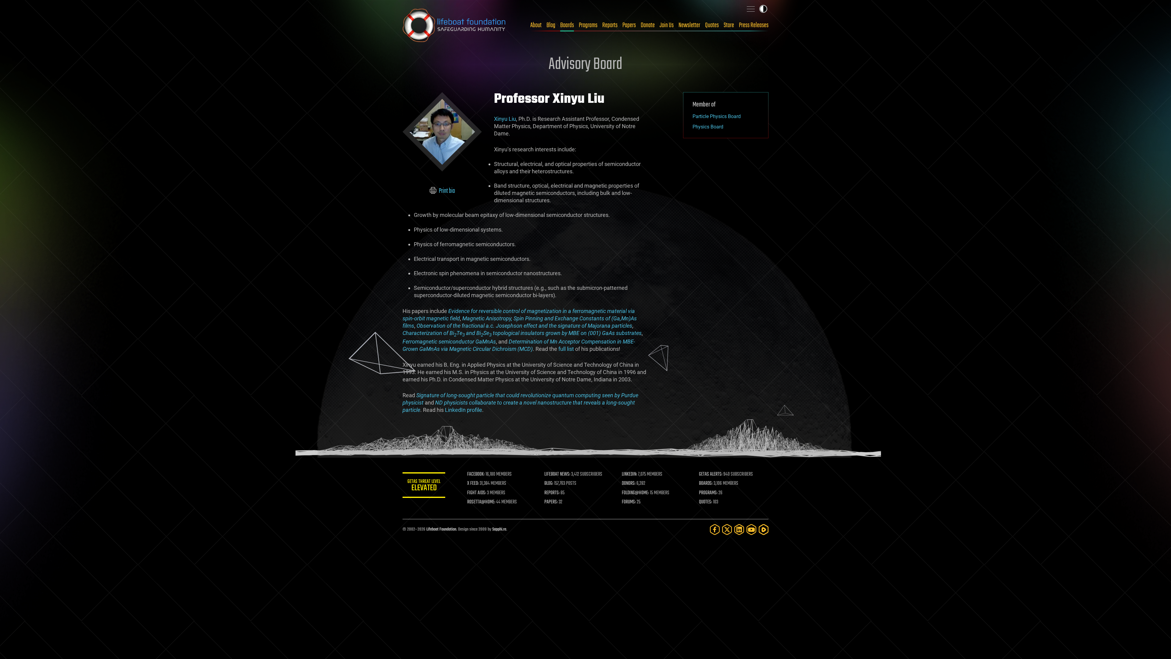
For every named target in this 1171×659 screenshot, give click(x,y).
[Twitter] (727, 529)
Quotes (712, 25)
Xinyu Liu (505, 119)
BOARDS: (706, 484)
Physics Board (708, 127)
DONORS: (629, 484)
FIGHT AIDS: (476, 493)
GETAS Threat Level (423, 486)
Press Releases (753, 25)
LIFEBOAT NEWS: (557, 474)
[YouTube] (751, 529)
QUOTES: (705, 502)
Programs (588, 25)
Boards (567, 25)
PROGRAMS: (708, 493)
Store (729, 25)
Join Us (667, 25)
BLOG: (548, 484)
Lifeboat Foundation (441, 529)
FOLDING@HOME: (635, 493)
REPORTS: (552, 493)
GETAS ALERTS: (710, 474)
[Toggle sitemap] (751, 9)
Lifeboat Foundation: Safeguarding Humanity (454, 25)
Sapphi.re (499, 529)
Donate (648, 25)
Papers (629, 25)
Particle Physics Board (717, 116)
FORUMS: (629, 502)
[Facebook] (715, 529)
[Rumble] (763, 529)
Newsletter (689, 25)
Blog (550, 25)
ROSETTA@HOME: (481, 502)
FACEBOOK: (476, 474)
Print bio (446, 191)
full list (566, 349)
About (536, 25)
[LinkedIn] (739, 529)
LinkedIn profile (463, 410)
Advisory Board (585, 65)
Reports (610, 25)
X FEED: (473, 484)
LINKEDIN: (629, 474)
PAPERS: (551, 502)
